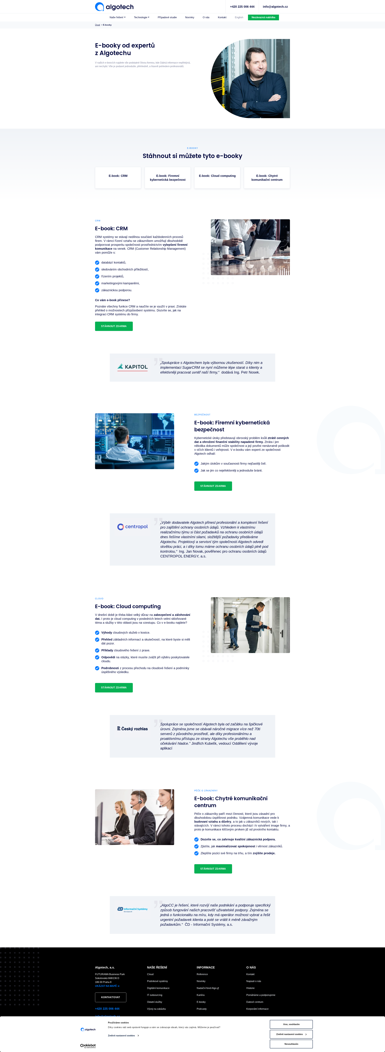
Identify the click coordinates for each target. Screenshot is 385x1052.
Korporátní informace (257, 1009)
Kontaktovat (110, 997)
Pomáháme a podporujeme (260, 995)
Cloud (150, 974)
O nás (206, 17)
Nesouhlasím (291, 1044)
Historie (250, 988)
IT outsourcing (154, 995)
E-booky (201, 1002)
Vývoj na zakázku (156, 1009)
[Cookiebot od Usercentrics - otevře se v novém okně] (88, 1046)
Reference (202, 974)
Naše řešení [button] (116, 17)
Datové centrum (254, 1002)
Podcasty (202, 1009)
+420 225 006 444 (242, 6)
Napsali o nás (253, 981)
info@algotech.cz (275, 6)
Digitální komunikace (158, 988)
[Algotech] (114, 6)
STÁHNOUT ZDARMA (114, 326)
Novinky (189, 17)
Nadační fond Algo (207, 988)
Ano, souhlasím (291, 1024)
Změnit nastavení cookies (121, 1035)
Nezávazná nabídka (263, 17)
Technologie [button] (140, 17)
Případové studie (167, 17)
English (239, 17)
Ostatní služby (154, 1002)
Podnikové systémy (157, 981)
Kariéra (201, 995)
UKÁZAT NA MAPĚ (107, 986)
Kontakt (222, 17)
